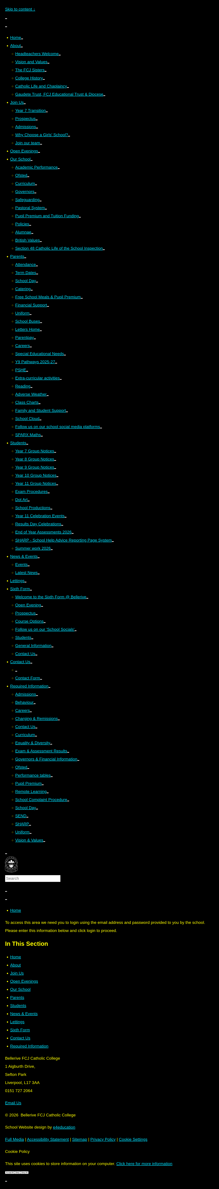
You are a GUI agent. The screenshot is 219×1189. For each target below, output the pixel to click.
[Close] (6, 899)
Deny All (24, 1173)
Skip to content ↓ (20, 9)
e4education (64, 1127)
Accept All (10, 1173)
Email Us (13, 1103)
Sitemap (79, 1139)
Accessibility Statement (48, 1139)
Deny (17, 1173)
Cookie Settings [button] (133, 1139)
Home (15, 910)
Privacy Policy (103, 1139)
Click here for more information (144, 1163)
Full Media (14, 1139)
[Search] (6, 891)
